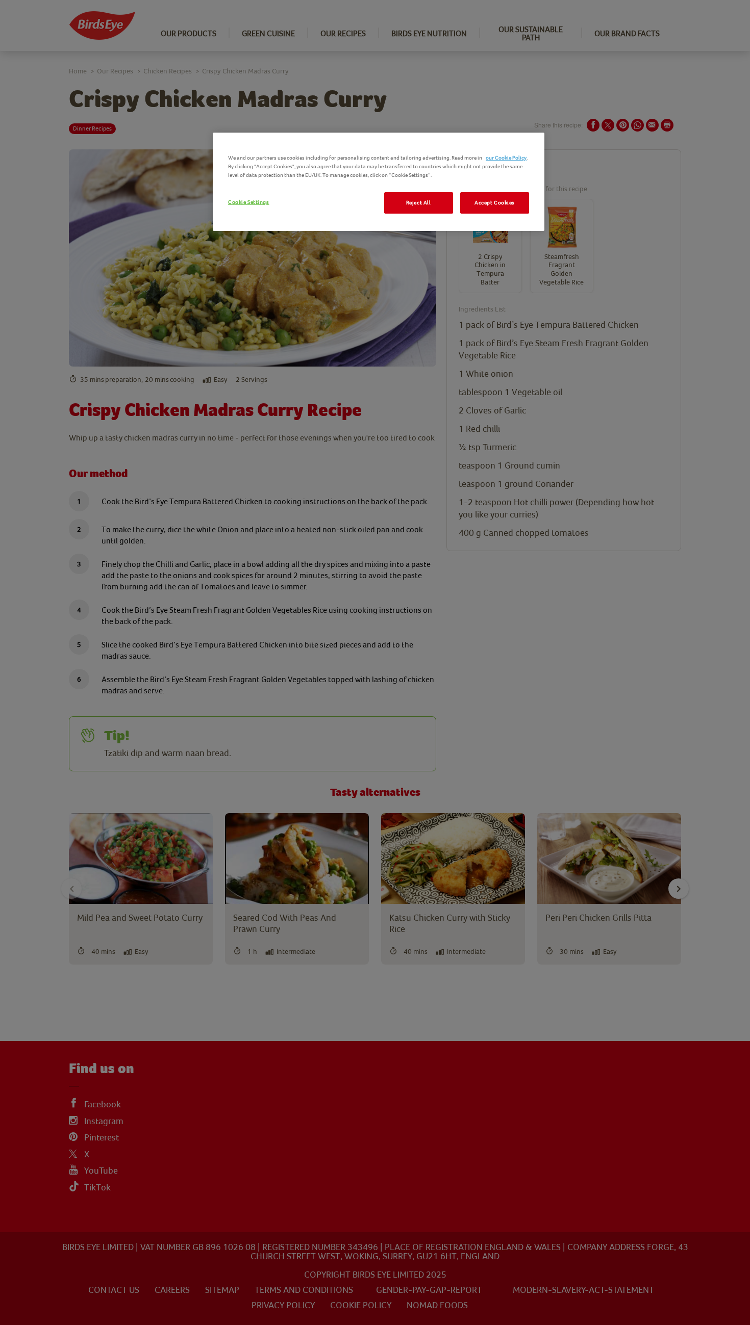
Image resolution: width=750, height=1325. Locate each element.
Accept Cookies (494, 202)
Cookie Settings (248, 202)
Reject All (418, 202)
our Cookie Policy (506, 157)
